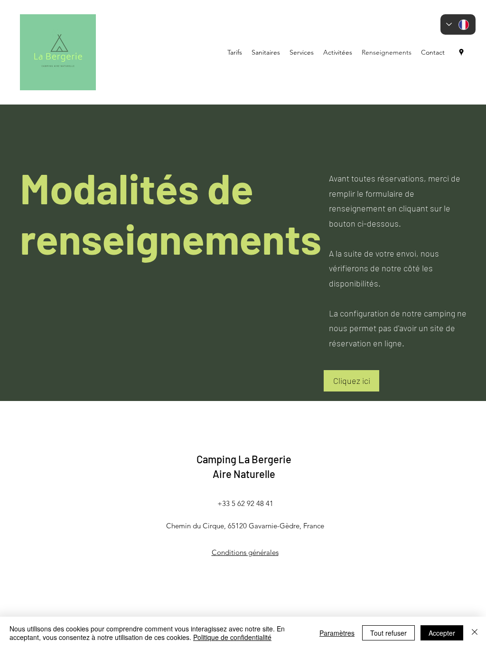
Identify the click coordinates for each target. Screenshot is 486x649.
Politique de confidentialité (232, 637)
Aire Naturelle (244, 474)
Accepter (442, 633)
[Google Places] (461, 52)
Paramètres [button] (337, 633)
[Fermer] (474, 632)
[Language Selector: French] (458, 24)
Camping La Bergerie (243, 459)
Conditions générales (245, 552)
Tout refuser (388, 633)
